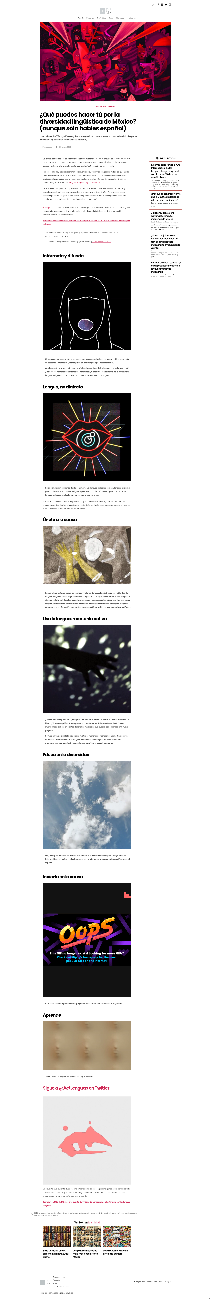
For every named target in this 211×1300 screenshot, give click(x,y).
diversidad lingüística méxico (98, 1213)
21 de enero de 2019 (101, 241)
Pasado (81, 18)
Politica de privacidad (61, 1286)
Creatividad (101, 18)
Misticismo (131, 18)
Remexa (111, 107)
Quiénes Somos (59, 1277)
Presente (90, 18)
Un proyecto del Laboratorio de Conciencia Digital (152, 1281)
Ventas (55, 1283)
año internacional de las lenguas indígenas (70, 1213)
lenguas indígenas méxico (120, 1213)
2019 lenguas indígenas (43, 1213)
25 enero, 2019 (65, 147)
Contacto (56, 1280)
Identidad (120, 18)
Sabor (111, 18)
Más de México (67, 1293)
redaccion (49, 147)
